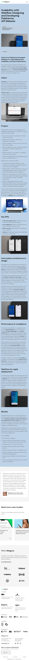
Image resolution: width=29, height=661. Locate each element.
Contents (5, 51)
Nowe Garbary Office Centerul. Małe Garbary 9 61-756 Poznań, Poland (6, 639)
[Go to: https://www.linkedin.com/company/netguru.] (20, 643)
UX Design (4, 28)
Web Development (9, 28)
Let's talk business (6, 561)
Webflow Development (6, 29)
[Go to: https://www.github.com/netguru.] (18, 643)
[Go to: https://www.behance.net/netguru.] (15, 643)
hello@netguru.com (5, 643)
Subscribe (5, 652)
